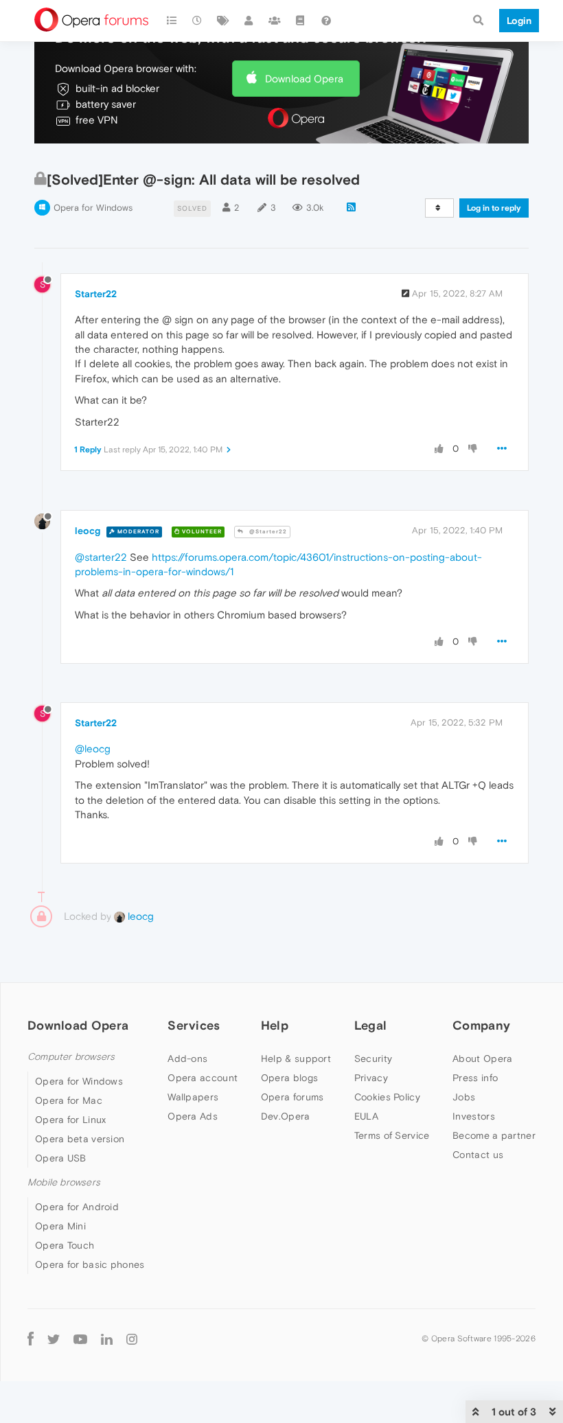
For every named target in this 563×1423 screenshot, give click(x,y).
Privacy (371, 1077)
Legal (370, 1025)
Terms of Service (392, 1135)
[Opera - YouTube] (80, 1338)
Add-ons (187, 1058)
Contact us (477, 1154)
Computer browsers (71, 1057)
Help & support (296, 1058)
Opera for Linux (70, 1119)
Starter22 (96, 293)
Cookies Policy (387, 1096)
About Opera (482, 1058)
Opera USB (61, 1158)
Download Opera (304, 78)
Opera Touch (64, 1245)
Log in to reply (494, 208)
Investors (473, 1116)
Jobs (463, 1096)
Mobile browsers (63, 1182)
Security (373, 1058)
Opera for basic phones (90, 1264)
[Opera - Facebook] (31, 1338)
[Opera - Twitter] (54, 1338)
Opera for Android (77, 1206)
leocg (87, 530)
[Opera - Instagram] (131, 1338)
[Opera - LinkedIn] (106, 1338)
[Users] (249, 20)
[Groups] (275, 20)
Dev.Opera (285, 1116)
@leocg (93, 748)
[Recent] (198, 20)
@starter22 (101, 557)
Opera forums (292, 1096)
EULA (366, 1116)
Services (194, 1025)
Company (481, 1025)
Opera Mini (60, 1225)
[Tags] (223, 20)
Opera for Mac (68, 1100)
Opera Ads (193, 1116)
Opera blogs (289, 1077)
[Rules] (301, 20)
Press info (475, 1077)
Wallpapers (193, 1096)
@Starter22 (267, 532)
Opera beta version (79, 1138)
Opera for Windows (93, 208)
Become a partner (494, 1135)
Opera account (203, 1077)
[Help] (326, 20)
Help (274, 1025)
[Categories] (172, 20)
